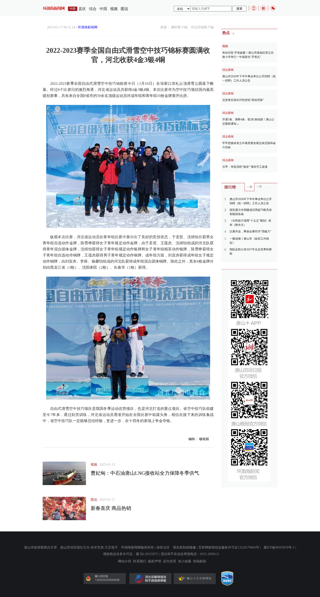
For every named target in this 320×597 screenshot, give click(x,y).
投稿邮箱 (199, 561)
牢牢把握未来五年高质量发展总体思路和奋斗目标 (249, 145)
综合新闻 (228, 69)
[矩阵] (263, 8)
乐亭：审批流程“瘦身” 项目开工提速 (245, 166)
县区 (82, 9)
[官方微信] (272, 8)
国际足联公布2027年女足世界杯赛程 (251, 251)
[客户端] (253, 8)
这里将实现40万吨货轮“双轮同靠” (243, 100)
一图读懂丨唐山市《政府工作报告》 (249, 241)
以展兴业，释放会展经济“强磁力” (250, 231)
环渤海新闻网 (87, 27)
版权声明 (154, 561)
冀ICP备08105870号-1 (279, 547)
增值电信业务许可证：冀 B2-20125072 (130, 554)
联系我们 (139, 561)
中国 (103, 9)
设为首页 (169, 561)
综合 (93, 9)
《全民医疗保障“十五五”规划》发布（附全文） (250, 222)
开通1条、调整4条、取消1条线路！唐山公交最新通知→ (248, 121)
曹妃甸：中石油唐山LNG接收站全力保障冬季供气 (145, 473)
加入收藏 (184, 561)
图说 (124, 9)
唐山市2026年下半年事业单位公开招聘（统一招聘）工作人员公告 (249, 78)
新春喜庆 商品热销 (111, 508)
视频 (114, 9)
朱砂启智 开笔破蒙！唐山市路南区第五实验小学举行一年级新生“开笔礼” (248, 55)
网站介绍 (124, 561)
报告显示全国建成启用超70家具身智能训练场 (251, 212)
